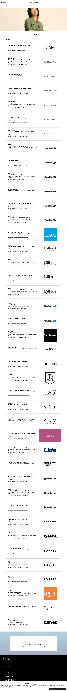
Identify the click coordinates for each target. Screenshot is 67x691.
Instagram (52, 676)
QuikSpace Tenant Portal (32, 677)
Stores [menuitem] (28, 6)
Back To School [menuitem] (44, 6)
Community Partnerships (10, 680)
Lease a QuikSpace (61, 6)
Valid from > (18, 50)
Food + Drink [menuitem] (33, 6)
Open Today (4, 2)
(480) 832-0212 (7, 666)
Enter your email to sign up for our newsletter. (33, 644)
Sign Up (44, 646)
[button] (65, 682)
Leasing (28, 676)
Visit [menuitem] (38, 6)
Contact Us (7, 677)
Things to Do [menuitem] (22, 6)
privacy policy (26, 683)
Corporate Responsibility (10, 676)
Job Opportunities (8, 679)
